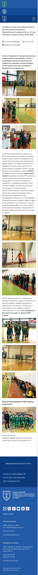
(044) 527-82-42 (9, 531)
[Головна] (4, 4)
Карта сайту (8, 514)
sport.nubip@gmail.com (11, 481)
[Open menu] (34, 19)
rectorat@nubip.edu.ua (11, 535)
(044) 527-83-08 (9, 557)
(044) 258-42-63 (9, 555)
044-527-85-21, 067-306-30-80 (14, 478)
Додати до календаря (13, 45)
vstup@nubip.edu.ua (10, 560)
